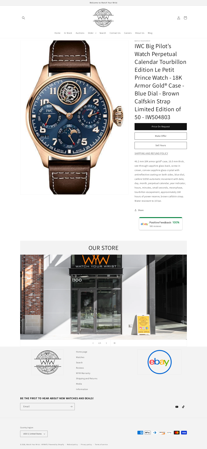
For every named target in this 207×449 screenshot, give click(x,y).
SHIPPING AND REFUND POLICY (151, 153)
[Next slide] (106, 343)
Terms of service (101, 444)
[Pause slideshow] (114, 343)
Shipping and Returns (86, 378)
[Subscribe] (71, 406)
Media (79, 383)
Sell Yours (160, 145)
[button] (23, 18)
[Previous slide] (93, 343)
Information (82, 389)
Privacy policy (86, 444)
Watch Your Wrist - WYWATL (37, 444)
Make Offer (161, 135)
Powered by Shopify (56, 444)
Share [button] (141, 210)
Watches (80, 357)
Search (79, 362)
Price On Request (161, 126)
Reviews (80, 367)
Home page (81, 351)
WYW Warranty (83, 373)
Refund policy (72, 444)
